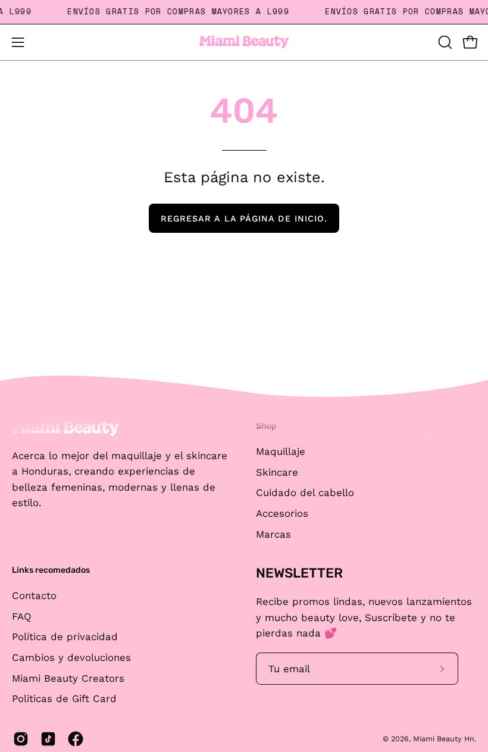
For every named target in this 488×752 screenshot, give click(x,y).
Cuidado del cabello (305, 492)
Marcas (273, 533)
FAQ (22, 616)
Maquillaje (280, 451)
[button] (444, 42)
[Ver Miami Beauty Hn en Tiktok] (48, 739)
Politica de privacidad (65, 636)
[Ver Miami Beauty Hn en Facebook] (76, 739)
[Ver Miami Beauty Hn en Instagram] (21, 739)
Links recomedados (51, 570)
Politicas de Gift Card (64, 698)
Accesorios (282, 513)
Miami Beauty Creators (68, 678)
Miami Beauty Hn (443, 738)
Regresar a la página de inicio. (244, 218)
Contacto (34, 595)
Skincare (277, 472)
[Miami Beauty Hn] (244, 42)
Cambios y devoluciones (71, 657)
